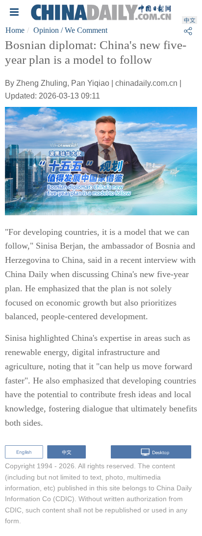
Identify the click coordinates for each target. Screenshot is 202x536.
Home (15, 30)
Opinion (46, 30)
